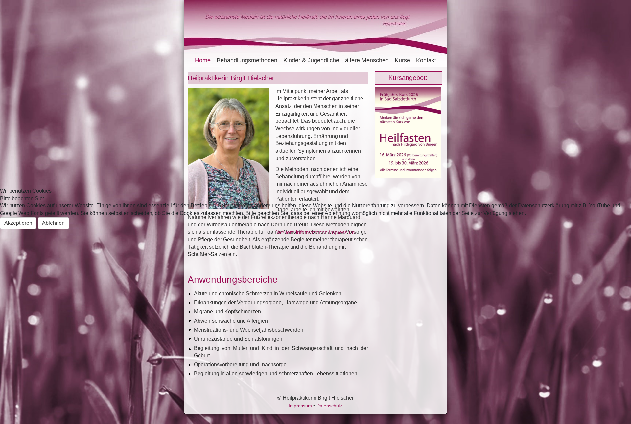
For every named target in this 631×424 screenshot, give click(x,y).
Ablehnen (53, 223)
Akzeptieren (18, 223)
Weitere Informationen (302, 232)
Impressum (342, 232)
